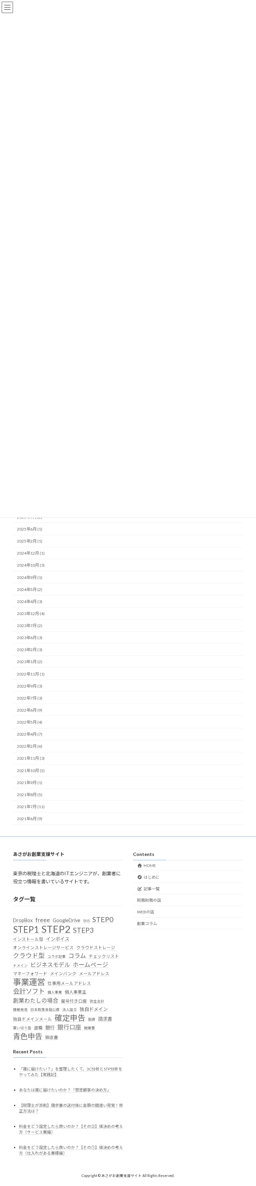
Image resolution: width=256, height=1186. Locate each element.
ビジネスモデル (50, 964)
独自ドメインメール (32, 1018)
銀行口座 (69, 1027)
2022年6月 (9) (29, 710)
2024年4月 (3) (29, 601)
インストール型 (28, 939)
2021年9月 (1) (29, 782)
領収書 (51, 1037)
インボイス (57, 939)
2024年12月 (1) (31, 553)
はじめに (152, 876)
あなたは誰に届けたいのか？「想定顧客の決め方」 (65, 1089)
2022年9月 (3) (29, 686)
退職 (38, 1027)
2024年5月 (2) (29, 589)
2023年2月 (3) (29, 649)
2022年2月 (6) (29, 746)
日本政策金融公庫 (45, 1009)
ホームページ (90, 964)
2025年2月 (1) (29, 541)
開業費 (89, 1028)
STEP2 (55, 929)
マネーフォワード (30, 973)
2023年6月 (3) (29, 637)
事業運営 (29, 982)
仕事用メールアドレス (69, 983)
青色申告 (27, 1036)
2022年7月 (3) (29, 698)
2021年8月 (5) (29, 794)
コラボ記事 (56, 956)
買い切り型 (22, 1028)
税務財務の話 (149, 900)
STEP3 (83, 930)
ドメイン (20, 965)
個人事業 (54, 992)
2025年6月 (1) (29, 529)
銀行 (50, 1027)
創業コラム (147, 923)
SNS (86, 920)
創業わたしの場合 (35, 1000)
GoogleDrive (66, 920)
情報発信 (20, 1009)
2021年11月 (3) (31, 758)
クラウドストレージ (95, 947)
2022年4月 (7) (29, 734)
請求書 (105, 1018)
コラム (77, 955)
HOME (150, 865)
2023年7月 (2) (29, 625)
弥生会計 (97, 1001)
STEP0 (102, 919)
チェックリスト (104, 956)
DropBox (23, 920)
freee (42, 919)
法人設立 (69, 1009)
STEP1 (26, 929)
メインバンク (63, 973)
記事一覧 (152, 888)
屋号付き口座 (74, 1000)
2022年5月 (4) (29, 722)
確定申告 (70, 1018)
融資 (91, 1019)
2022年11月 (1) (31, 673)
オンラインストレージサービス (43, 947)
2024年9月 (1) (29, 577)
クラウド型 (29, 955)
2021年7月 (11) (31, 806)
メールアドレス (94, 973)
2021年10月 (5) (31, 770)
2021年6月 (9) (29, 818)
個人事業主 (75, 992)
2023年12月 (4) (31, 613)
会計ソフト (29, 991)
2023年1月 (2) (29, 661)
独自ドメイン (94, 1009)
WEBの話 (145, 911)
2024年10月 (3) (31, 565)
